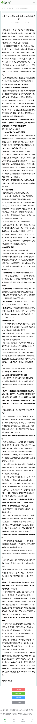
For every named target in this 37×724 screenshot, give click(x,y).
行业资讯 (10, 8)
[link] (3, 8)
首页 (3, 8)
